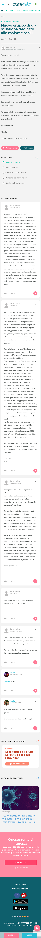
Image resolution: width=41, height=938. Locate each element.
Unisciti (20, 862)
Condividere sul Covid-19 (16, 178)
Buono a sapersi (12, 167)
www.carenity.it (10, 923)
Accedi (29, 935)
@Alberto (7, 681)
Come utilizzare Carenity (16, 173)
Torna (4, 17)
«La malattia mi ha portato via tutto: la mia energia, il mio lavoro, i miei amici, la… (19, 818)
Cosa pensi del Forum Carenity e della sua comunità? (19, 754)
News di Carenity (11, 21)
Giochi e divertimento (14, 183)
